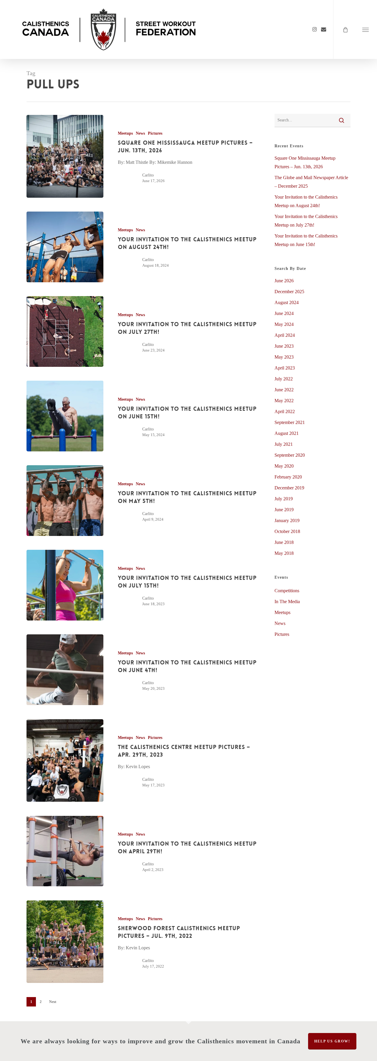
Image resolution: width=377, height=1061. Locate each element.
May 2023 (284, 356)
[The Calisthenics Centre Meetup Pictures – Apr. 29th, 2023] (65, 760)
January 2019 (287, 520)
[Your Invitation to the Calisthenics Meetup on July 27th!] (65, 331)
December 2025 (289, 291)
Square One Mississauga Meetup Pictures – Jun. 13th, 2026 (305, 162)
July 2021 (284, 444)
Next (52, 1002)
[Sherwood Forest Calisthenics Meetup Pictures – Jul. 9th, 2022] (65, 941)
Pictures (155, 133)
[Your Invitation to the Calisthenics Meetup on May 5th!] (65, 500)
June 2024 (284, 313)
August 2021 (287, 433)
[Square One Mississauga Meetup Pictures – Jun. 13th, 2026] (65, 156)
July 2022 (284, 378)
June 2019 (284, 509)
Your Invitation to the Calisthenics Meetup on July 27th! (306, 220)
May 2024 (284, 324)
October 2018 (287, 531)
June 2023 (284, 346)
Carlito (148, 175)
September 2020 (290, 455)
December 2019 (289, 487)
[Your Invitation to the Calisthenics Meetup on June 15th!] (65, 416)
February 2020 (288, 476)
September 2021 (290, 422)
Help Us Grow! (332, 1041)
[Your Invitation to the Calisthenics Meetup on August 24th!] (65, 247)
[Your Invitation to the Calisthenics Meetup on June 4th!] (65, 669)
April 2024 (285, 335)
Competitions (287, 590)
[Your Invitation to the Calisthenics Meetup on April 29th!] (65, 851)
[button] (365, 29)
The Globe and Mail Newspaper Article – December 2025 (311, 182)
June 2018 (284, 542)
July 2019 (284, 498)
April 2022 (285, 411)
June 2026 (284, 280)
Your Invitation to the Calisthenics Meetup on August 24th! (306, 201)
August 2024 (287, 302)
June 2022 (284, 389)
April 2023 (285, 367)
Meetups (125, 133)
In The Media (287, 601)
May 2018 (284, 553)
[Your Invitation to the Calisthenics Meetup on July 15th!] (65, 585)
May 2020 (284, 465)
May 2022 (284, 400)
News (140, 133)
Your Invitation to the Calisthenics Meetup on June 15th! (306, 240)
